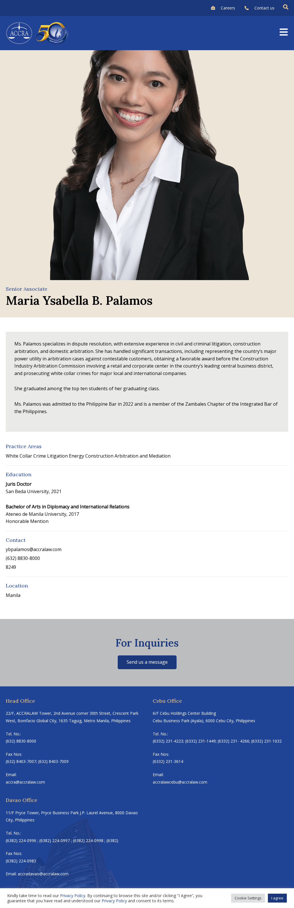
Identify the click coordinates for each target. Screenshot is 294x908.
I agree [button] (277, 898)
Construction (99, 456)
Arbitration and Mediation (143, 456)
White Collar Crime (26, 456)
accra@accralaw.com (25, 782)
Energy (76, 456)
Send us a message (147, 662)
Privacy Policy (72, 895)
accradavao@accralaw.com (43, 873)
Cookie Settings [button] (248, 898)
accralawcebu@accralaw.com (180, 782)
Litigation (57, 456)
